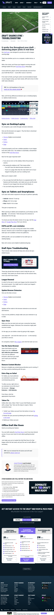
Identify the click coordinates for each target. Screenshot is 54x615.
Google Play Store (12, 222)
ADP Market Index (4, 598)
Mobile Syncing (15, 118)
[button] (16, 543)
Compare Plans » (27, 568)
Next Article (43, 613)
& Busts (6, 588)
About (29, 597)
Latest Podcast (3, 591)
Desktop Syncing (6, 118)
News (16, 2)
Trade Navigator (4, 601)
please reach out (15, 453)
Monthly (18, 520)
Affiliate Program (31, 598)
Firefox (5, 142)
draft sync (7, 52)
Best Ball (16, 590)
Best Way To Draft (4, 586)
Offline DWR (32, 118)
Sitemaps (12, 609)
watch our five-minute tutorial (12, 89)
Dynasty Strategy (31, 586)
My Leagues (18, 342)
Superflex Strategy (31, 587)
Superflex (16, 588)
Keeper (15, 604)
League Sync (30, 591)
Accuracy (29, 599)
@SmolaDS (13, 41)
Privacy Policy (6, 609)
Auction (15, 591)
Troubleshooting (24, 118)
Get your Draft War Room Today (9, 500)
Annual (36, 520)
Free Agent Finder (4, 602)
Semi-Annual (27, 520)
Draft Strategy (30, 584)
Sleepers (2, 587)
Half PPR (16, 586)
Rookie (15, 601)
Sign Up (49, 2)
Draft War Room (20, 66)
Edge (4, 144)
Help (29, 601)
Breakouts (2, 588)
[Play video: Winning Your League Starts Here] (40, 487)
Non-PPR (16, 584)
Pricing (29, 602)
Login (44, 2)
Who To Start (3, 604)
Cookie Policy (25, 609)
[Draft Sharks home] (7, 2)
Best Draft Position (4, 590)
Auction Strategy (31, 590)
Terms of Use (18, 609)
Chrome (5, 137)
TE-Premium (16, 602)
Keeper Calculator (4, 599)
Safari (5, 139)
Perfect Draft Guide (4, 584)
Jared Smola (5, 41)
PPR (15, 587)
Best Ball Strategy (31, 588)
